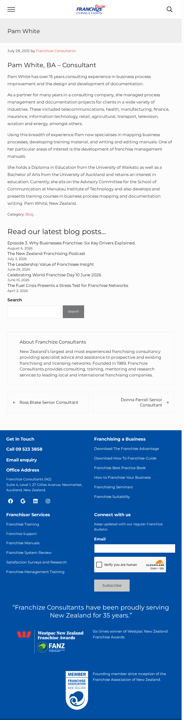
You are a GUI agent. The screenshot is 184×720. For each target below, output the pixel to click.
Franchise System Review (29, 552)
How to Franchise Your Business (122, 477)
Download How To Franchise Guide (125, 458)
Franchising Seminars (113, 487)
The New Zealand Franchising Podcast (46, 253)
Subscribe (111, 585)
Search (14, 299)
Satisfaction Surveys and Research (36, 562)
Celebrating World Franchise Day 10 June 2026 (54, 274)
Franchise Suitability (112, 496)
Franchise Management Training (35, 571)
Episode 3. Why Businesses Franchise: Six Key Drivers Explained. (71, 242)
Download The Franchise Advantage (126, 448)
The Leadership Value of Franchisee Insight (50, 264)
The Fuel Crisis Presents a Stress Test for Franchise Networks (67, 285)
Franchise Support (21, 534)
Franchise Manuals (23, 543)
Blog (29, 214)
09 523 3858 (29, 449)
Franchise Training (22, 524)
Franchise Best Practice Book (120, 468)
